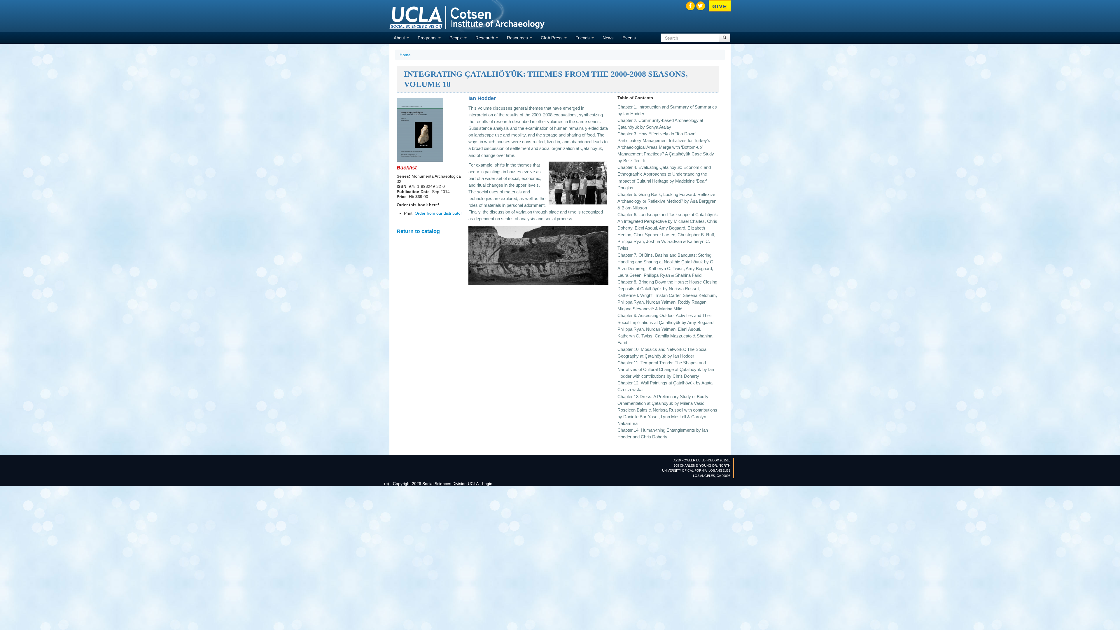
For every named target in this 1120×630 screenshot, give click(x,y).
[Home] (467, 16)
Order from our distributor (438, 213)
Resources (518, 37)
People (456, 37)
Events (629, 37)
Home (405, 54)
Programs (428, 37)
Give (719, 6)
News (608, 37)
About (400, 37)
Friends (583, 37)
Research (485, 37)
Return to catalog (418, 231)
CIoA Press (552, 37)
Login (487, 483)
